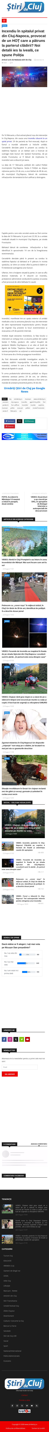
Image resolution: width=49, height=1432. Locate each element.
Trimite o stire (24, 1400)
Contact (25, 1395)
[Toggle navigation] (4, 21)
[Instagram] (17, 1406)
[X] (22, 1406)
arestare (5, 402)
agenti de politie (35, 402)
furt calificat (15, 405)
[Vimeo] (27, 1406)
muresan (28, 399)
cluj (10, 399)
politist (28, 408)
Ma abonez (10, 1074)
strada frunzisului (38, 408)
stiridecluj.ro (18, 399)
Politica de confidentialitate (15, 1428)
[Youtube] (32, 1406)
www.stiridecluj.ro (39, 399)
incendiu (24, 402)
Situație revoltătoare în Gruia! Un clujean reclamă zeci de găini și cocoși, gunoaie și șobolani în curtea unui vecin (24, 791)
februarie (13, 411)
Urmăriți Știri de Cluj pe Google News (24, 389)
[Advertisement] (24, 110)
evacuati (20, 408)
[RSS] (37, 1406)
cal (20, 411)
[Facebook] (12, 1406)
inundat (33, 405)
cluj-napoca (15, 402)
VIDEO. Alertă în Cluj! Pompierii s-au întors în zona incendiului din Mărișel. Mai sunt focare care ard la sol (24, 562)
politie (12, 408)
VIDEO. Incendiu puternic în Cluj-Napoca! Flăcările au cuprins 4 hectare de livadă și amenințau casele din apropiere (30, 846)
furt (44, 402)
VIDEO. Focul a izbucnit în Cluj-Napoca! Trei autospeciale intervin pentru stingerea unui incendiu (30, 898)
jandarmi (6, 405)
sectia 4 (5, 411)
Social (4, 25)
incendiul (25, 405)
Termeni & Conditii (38, 1428)
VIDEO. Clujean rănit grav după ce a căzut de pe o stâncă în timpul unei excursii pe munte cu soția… (23, 828)
